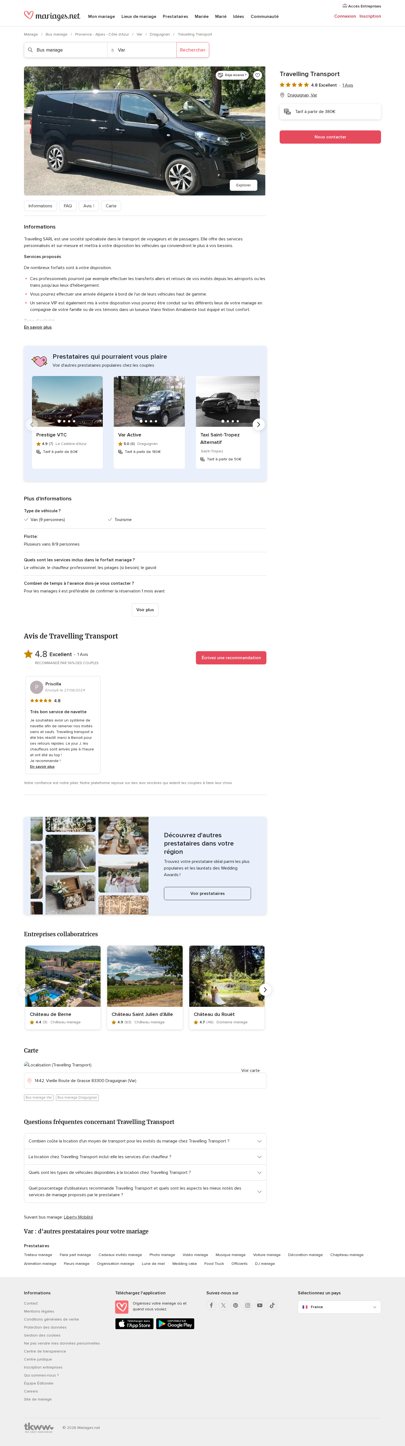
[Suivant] (259, 424)
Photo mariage (162, 1254)
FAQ (68, 206)
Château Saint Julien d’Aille (142, 1014)
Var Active (129, 435)
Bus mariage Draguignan (77, 1097)
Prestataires (175, 16)
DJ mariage (265, 1263)
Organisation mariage (115, 1263)
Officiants (239, 1263)
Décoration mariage (305, 1254)
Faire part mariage (75, 1254)
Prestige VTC (51, 435)
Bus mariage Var (39, 1097)
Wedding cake (184, 1263)
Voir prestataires (207, 893)
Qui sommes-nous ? (41, 1375)
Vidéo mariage (195, 1254)
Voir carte (250, 1070)
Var (140, 34)
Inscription (370, 16)
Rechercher (193, 50)
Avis (88, 206)
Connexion (345, 16)
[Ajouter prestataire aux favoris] (257, 75)
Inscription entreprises (43, 1367)
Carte (111, 206)
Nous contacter (330, 137)
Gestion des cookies (42, 1335)
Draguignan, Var (302, 95)
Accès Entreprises (364, 6)
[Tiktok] (272, 1305)
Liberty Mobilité (78, 1217)
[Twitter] (223, 1305)
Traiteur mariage (38, 1254)
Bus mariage (57, 34)
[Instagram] (248, 1305)
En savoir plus (38, 327)
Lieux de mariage (138, 16)
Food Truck (214, 1263)
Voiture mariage (267, 1254)
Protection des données (45, 1327)
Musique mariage (231, 1254)
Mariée (202, 16)
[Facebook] (211, 1305)
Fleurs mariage (77, 1263)
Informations (40, 206)
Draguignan (160, 34)
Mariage (31, 34)
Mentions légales (39, 1311)
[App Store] (134, 1328)
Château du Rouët (214, 1014)
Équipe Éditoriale (38, 1383)
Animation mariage (40, 1263)
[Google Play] (175, 1328)
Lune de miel (153, 1263)
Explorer (243, 185)
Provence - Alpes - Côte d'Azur (102, 34)
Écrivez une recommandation (231, 658)
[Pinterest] (236, 1305)
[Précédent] (32, 424)
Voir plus (145, 610)
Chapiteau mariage (347, 1254)
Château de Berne (50, 1014)
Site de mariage (38, 1399)
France (317, 1307)
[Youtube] (260, 1305)
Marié (220, 16)
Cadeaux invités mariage (120, 1254)
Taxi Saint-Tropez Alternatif (220, 438)
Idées (238, 16)
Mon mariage (101, 16)
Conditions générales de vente (51, 1319)
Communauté (265, 16)
